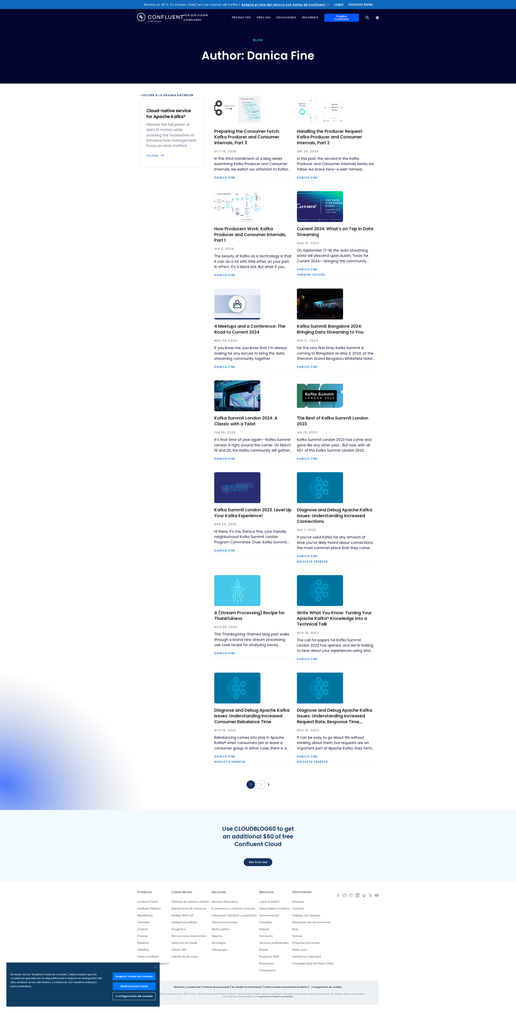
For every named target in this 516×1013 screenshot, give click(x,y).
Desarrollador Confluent (274, 908)
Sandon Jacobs (311, 274)
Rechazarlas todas (134, 986)
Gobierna (143, 942)
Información (302, 892)
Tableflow (143, 949)
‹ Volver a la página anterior (167, 95)
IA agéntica (179, 929)
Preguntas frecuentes (306, 942)
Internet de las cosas (185, 956)
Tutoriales (265, 922)
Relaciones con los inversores (311, 922)
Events (263, 949)
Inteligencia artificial (184, 922)
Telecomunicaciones (224, 922)
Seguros (217, 936)
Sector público (221, 929)
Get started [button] (258, 862)
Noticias (297, 936)
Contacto (298, 908)
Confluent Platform (149, 908)
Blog (295, 929)
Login (339, 4)
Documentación (269, 915)
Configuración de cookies (326, 987)
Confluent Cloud (147, 901)
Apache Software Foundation (276, 996)
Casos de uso (182, 892)
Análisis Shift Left (182, 915)
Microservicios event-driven (189, 936)
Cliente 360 (179, 949)
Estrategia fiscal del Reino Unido (313, 963)
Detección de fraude (184, 942)
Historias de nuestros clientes (190, 901)
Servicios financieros (225, 901)
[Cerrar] (155, 967)
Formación (266, 936)
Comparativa (267, 970)
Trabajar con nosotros (306, 915)
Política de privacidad (216, 987)
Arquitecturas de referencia (189, 908)
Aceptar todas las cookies (134, 976)
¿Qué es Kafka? (269, 901)
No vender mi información (247, 987)
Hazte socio (299, 949)
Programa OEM (269, 956)
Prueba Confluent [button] (341, 17)
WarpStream (145, 915)
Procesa (142, 936)
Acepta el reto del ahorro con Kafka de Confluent (283, 5)
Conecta (142, 929)
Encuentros (266, 963)
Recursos (266, 892)
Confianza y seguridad (306, 956)
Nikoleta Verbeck (312, 561)
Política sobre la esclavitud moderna (285, 987)
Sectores (219, 892)
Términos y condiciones (187, 987)
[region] (83, 985)
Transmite (143, 922)
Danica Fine (224, 177)
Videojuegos (219, 949)
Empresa (298, 901)
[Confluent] (160, 17)
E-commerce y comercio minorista (233, 908)
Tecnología (219, 942)
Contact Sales (361, 4)
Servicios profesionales (274, 942)
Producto (144, 892)
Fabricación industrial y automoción (234, 915)
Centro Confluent (148, 956)
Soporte (264, 929)
